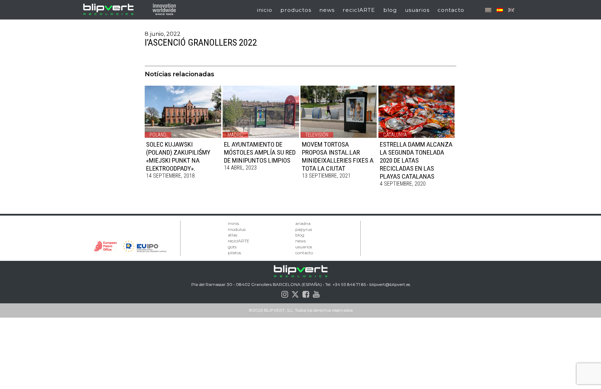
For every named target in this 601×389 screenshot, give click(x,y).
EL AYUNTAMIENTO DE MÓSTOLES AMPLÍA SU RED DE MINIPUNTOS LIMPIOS (260, 152)
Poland (158, 135)
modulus (237, 229)
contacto (451, 10)
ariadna (303, 223)
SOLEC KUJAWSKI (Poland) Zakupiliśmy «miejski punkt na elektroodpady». (178, 156)
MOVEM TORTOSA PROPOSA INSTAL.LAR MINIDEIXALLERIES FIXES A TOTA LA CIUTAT (338, 156)
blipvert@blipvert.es (389, 284)
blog (390, 10)
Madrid (235, 135)
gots (232, 246)
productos (295, 10)
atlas (232, 235)
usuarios (417, 10)
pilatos (234, 252)
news (327, 10)
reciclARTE (359, 10)
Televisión (316, 135)
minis (233, 223)
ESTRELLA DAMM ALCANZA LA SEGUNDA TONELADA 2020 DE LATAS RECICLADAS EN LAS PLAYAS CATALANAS (416, 160)
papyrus (303, 229)
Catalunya (395, 135)
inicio (264, 10)
